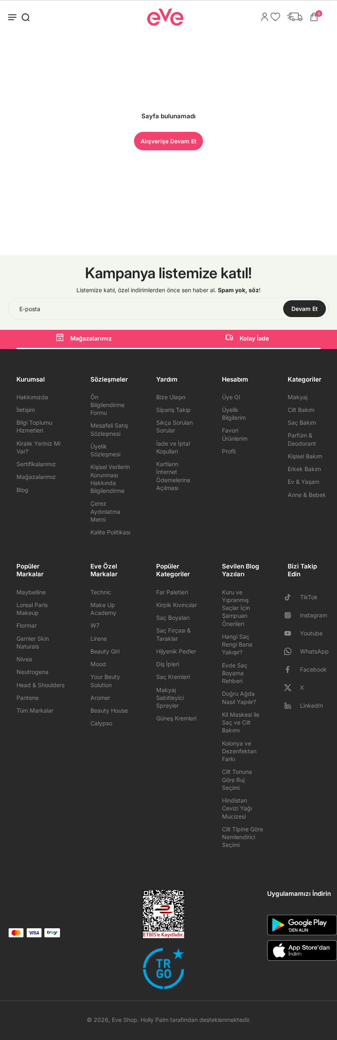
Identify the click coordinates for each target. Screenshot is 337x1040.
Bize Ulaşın (170, 396)
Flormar (26, 625)
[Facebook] (291, 669)
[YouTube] (291, 633)
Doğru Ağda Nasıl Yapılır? (239, 697)
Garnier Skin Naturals (32, 642)
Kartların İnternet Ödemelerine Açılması (173, 475)
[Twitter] (291, 688)
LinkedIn (311, 705)
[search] (25, 17)
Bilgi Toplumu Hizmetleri (34, 426)
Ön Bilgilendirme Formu (107, 404)
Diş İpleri (167, 663)
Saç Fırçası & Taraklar (173, 634)
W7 (94, 625)
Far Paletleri (172, 592)
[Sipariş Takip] (292, 17)
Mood (98, 663)
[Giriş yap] (262, 17)
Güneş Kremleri (176, 718)
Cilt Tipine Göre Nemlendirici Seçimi (242, 837)
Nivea (24, 659)
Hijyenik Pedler (176, 651)
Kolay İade (254, 338)
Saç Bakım (302, 422)
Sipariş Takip (173, 409)
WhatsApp (314, 651)
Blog (22, 489)
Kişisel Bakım (305, 456)
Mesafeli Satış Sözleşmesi (109, 429)
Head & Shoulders (40, 684)
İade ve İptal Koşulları (173, 447)
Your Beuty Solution (105, 680)
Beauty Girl (105, 651)
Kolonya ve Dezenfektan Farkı (239, 751)
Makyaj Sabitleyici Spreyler (170, 697)
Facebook (313, 669)
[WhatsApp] (291, 651)
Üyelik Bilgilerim (234, 413)
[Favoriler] (273, 17)
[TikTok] (291, 597)
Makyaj (297, 396)
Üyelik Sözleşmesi (105, 450)
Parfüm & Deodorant (302, 439)
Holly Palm (154, 1019)
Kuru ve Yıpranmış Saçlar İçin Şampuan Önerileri (236, 608)
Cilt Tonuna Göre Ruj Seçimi (237, 779)
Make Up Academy (103, 608)
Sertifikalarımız (36, 463)
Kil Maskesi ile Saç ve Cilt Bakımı (240, 722)
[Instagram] (291, 615)
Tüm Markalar (34, 710)
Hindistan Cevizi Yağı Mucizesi (237, 808)
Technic (100, 592)
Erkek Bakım (304, 468)
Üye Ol (231, 396)
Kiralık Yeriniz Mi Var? (38, 447)
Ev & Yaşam (303, 481)
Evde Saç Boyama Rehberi (234, 673)
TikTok (309, 597)
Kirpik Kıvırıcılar (176, 604)
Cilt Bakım (301, 409)
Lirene (98, 638)
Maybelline (31, 592)
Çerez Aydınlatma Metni (105, 511)
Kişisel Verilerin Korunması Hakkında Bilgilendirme (110, 478)
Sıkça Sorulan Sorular (174, 426)
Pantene (27, 697)
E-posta (29, 308)
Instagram (313, 615)
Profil (228, 451)
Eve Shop (124, 1019)
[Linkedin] (291, 706)
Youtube (311, 633)
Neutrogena (32, 671)
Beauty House (109, 710)
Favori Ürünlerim (234, 434)
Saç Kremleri (173, 676)
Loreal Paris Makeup (32, 608)
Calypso (101, 723)
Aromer (100, 697)
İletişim (25, 409)
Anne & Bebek (307, 494)
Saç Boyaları (172, 617)
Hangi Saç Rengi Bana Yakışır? (237, 644)
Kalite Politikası (110, 532)
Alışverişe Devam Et (168, 141)
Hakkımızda (32, 396)
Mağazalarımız (91, 338)
